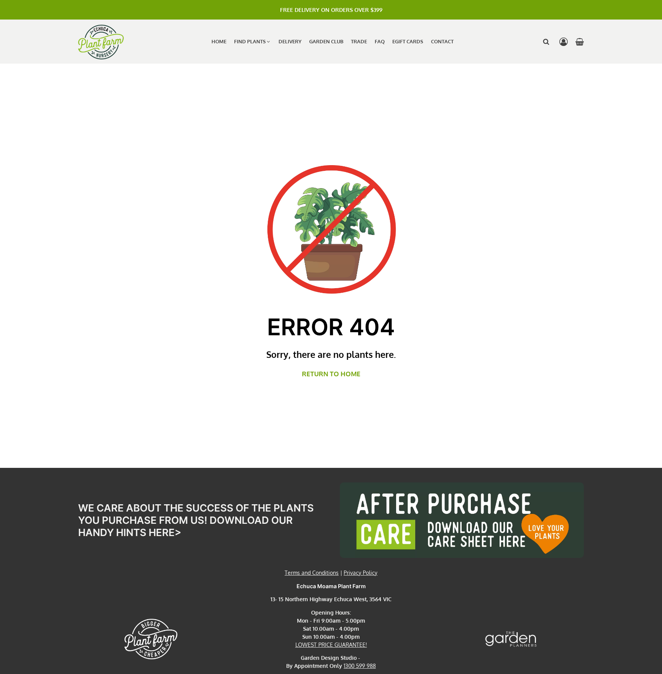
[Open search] (546, 41)
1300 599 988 (360, 666)
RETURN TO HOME (331, 374)
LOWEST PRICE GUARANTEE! (331, 644)
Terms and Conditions (312, 572)
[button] (252, 42)
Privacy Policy (360, 572)
